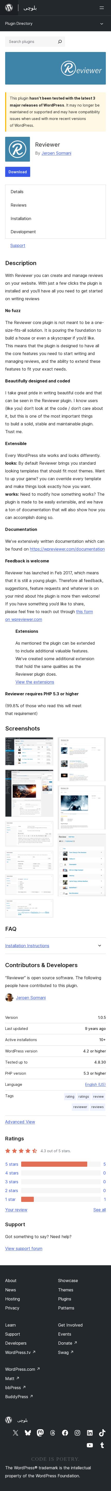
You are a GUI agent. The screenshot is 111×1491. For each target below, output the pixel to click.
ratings (83, 1096)
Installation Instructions (27, 945)
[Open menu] (102, 8)
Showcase (68, 1280)
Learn (10, 1325)
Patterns (66, 1308)
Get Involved (70, 1325)
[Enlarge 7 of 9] (98, 744)
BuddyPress (19, 1396)
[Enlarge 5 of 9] (46, 881)
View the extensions (34, 681)
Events (64, 1334)
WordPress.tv (20, 1352)
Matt (12, 1378)
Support (17, 245)
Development (23, 231)
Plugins (64, 1298)
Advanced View (20, 1121)
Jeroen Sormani (56, 153)
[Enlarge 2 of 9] (46, 776)
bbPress (15, 1387)
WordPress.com (22, 1369)
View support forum (23, 1248)
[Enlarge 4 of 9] (46, 857)
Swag (66, 1352)
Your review (16, 1209)
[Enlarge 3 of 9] (46, 828)
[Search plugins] (60, 41)
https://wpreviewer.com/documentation (67, 549)
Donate (67, 1343)
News (10, 1289)
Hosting (12, 1298)
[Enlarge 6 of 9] (46, 906)
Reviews (19, 205)
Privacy (12, 1308)
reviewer (80, 1107)
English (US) (95, 1084)
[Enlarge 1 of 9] (46, 744)
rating (70, 1096)
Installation (21, 218)
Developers (16, 1343)
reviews (97, 1107)
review (98, 1096)
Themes (65, 1289)
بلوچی (22, 1420)
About (11, 1280)
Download (18, 172)
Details (17, 191)
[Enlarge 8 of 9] (98, 792)
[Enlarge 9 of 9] (98, 840)
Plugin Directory (19, 23)
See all (99, 1209)
